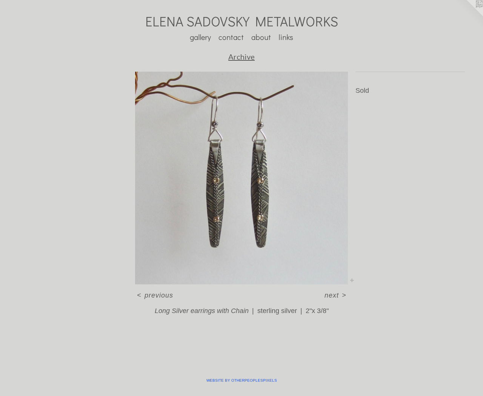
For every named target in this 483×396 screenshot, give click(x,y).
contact (231, 37)
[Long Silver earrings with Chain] (241, 178)
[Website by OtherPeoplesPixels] (468, 15)
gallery (200, 37)
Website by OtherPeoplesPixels (241, 380)
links (285, 37)
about (261, 37)
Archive (241, 56)
